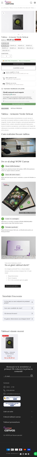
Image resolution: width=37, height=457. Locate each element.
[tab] (5, 108)
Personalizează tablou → (13, 286)
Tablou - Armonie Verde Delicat (9, 342)
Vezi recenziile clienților (18, 104)
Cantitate (4, 53)
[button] (2, 3)
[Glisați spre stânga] (15, 34)
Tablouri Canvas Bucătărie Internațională (19, 8)
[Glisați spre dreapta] (22, 34)
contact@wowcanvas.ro (13, 394)
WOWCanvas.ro (15, 453)
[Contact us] (35, 453)
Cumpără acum (18, 68)
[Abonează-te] (31, 375)
